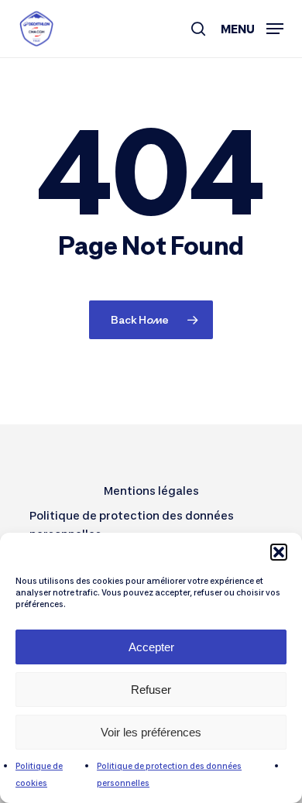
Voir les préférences (151, 732)
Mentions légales (151, 490)
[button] (279, 552)
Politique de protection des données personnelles (131, 524)
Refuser (151, 689)
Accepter (151, 647)
